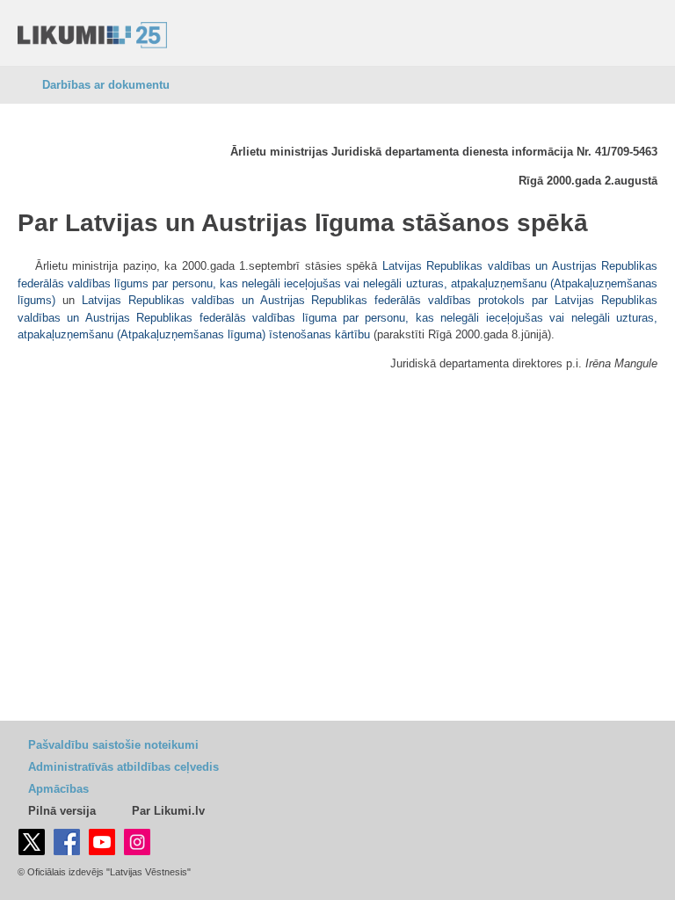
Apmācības (58, 788)
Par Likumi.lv (168, 810)
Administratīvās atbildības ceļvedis (123, 766)
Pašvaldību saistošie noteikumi (113, 744)
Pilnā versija (62, 810)
